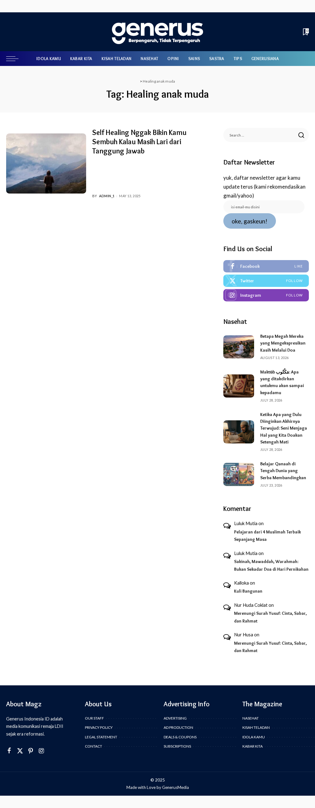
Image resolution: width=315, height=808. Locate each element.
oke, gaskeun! (249, 221)
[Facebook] (266, 266)
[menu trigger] (15, 58)
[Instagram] (266, 295)
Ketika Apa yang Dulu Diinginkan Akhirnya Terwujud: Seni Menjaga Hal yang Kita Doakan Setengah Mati (283, 428)
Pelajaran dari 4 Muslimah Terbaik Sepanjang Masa (267, 535)
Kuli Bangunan (248, 591)
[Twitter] (266, 281)
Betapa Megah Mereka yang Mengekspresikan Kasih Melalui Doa (282, 343)
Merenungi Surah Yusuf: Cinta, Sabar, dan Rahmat (270, 617)
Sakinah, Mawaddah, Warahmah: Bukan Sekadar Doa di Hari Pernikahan (271, 565)
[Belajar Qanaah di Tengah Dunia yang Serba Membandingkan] (238, 474)
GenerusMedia (175, 787)
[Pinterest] (31, 750)
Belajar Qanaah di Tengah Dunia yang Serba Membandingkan (283, 470)
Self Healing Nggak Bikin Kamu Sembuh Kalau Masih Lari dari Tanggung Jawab (139, 141)
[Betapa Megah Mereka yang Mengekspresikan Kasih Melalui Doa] (238, 346)
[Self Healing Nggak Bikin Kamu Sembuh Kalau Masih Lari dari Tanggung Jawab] (46, 163)
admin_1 (107, 196)
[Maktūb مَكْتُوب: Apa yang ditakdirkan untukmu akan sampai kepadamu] (238, 386)
